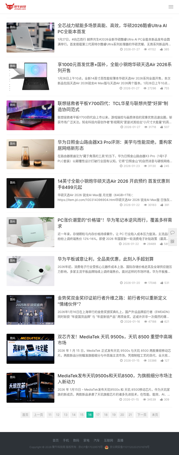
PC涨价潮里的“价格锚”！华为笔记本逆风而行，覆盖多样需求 (115, 223)
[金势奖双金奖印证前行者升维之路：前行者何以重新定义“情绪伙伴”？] (30, 310)
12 (57, 414)
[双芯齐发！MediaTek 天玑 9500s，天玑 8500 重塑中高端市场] (30, 349)
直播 (120, 440)
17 (98, 414)
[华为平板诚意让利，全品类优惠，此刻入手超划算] (30, 271)
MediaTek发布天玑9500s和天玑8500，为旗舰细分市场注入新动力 (115, 379)
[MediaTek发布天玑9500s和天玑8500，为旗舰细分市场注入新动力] (30, 388)
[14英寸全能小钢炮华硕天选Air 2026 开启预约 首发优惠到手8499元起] (30, 193)
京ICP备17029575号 (90, 447)
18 (106, 414)
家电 (86, 440)
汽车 (97, 440)
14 (74, 414)
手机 (66, 440)
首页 (25, 414)
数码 (12, 27)
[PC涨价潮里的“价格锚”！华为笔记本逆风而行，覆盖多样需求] (30, 232)
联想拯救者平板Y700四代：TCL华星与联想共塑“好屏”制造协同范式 (113, 106)
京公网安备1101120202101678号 (129, 447)
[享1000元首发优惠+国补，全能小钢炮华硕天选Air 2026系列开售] (30, 76)
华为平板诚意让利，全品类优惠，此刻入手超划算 (106, 259)
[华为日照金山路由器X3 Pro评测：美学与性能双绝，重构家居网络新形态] (30, 154)
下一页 (141, 414)
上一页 (38, 414)
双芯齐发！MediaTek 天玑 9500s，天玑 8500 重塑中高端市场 (115, 340)
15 (82, 414)
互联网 (108, 440)
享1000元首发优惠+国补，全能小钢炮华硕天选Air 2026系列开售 (115, 67)
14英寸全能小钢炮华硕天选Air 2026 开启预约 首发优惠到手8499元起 (114, 184)
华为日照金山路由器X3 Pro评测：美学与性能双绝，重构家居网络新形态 (115, 145)
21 (130, 414)
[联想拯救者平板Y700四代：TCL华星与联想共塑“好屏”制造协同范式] (30, 115)
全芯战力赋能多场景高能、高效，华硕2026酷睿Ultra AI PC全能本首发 (112, 28)
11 (50, 414)
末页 (155, 414)
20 (122, 414)
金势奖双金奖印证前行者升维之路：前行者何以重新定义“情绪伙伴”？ (112, 301)
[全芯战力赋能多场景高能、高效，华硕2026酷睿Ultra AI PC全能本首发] (30, 38)
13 (65, 414)
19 (114, 414)
